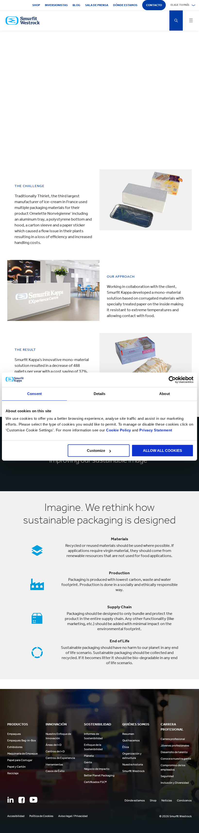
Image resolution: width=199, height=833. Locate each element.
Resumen (128, 734)
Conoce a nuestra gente (176, 758)
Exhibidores (15, 747)
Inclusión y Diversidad (175, 782)
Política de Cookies (41, 816)
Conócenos (184, 800)
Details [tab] (100, 394)
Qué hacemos (131, 740)
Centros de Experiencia (60, 758)
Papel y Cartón (16, 766)
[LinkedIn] (10, 800)
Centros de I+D (55, 751)
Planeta (89, 755)
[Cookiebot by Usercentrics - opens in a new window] (172, 379)
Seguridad (167, 776)
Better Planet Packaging (99, 775)
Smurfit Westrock (133, 771)
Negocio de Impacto (96, 769)
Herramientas (54, 764)
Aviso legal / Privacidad (73, 816)
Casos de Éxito (55, 771)
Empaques (14, 734)
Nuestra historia (132, 764)
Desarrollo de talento (174, 752)
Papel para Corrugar (19, 760)
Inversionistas (56, 5)
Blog (76, 5)
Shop (36, 5)
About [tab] (164, 394)
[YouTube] (33, 800)
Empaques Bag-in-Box (21, 740)
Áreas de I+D (54, 745)
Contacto (154, 5)
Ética (125, 747)
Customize (96, 450)
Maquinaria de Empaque (22, 753)
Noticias (166, 800)
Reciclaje (12, 773)
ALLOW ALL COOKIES (162, 450)
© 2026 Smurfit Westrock (175, 816)
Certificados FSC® (95, 782)
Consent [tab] (34, 394)
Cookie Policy (118, 430)
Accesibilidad (16, 816)
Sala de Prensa (96, 5)
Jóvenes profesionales (175, 745)
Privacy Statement (155, 430)
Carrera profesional (173, 739)
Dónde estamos (125, 5)
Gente (88, 762)
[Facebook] (21, 800)
